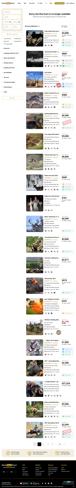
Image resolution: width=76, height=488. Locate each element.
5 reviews (56, 74)
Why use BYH (25, 475)
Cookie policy (38, 475)
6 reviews (55, 54)
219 (60, 444)
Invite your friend (52, 471)
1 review (55, 219)
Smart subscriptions (53, 467)
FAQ (49, 475)
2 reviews (55, 281)
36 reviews (55, 157)
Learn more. (60, 486)
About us (24, 467)
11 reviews (55, 178)
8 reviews (55, 116)
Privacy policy (38, 473)
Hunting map (38, 467)
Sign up (72, 3)
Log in (67, 3)
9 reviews (55, 33)
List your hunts (60, 3)
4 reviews (55, 239)
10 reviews (55, 342)
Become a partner (65, 471)
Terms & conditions (39, 471)
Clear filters (12, 98)
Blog (23, 469)
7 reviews (55, 95)
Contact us (25, 473)
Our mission (25, 471)
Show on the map (13, 34)
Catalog (37, 469)
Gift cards (50, 473)
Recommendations (52, 469)
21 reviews (55, 301)
